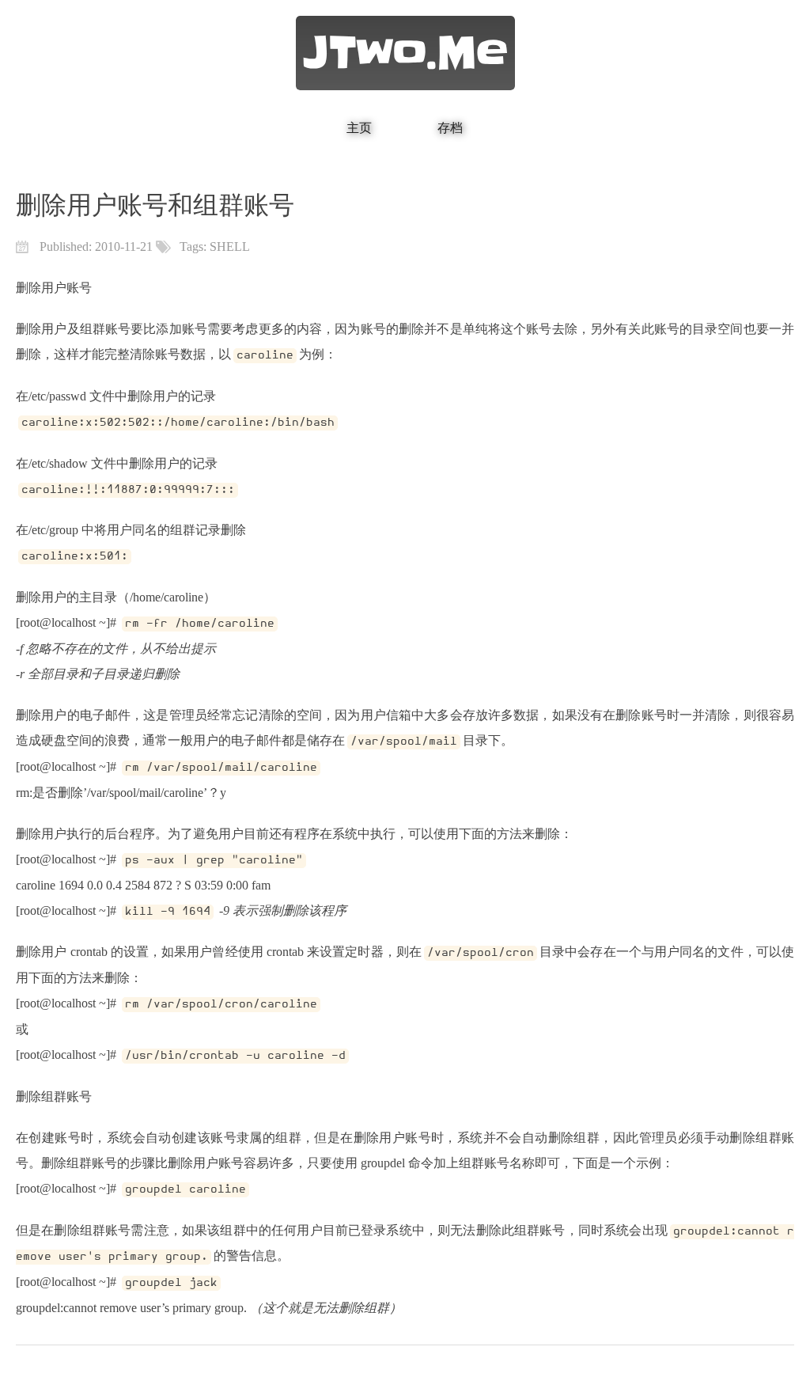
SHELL (230, 246)
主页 (359, 128)
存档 (450, 128)
